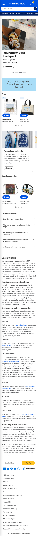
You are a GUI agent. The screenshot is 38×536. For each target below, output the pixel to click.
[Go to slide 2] (20, 72)
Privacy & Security (9, 515)
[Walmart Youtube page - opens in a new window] (15, 469)
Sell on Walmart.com (10, 488)
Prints (18, 13)
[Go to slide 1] (16, 72)
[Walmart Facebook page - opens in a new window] (4, 469)
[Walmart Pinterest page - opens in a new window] (11, 469)
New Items (5, 13)
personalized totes (21, 325)
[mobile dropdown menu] (3, 4)
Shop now (8, 67)
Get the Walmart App (10, 509)
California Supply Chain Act (12, 522)
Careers (6, 482)
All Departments (8, 475)
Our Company (8, 485)
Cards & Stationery (27, 13)
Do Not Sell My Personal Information (15, 526)
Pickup (12, 13)
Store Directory (8, 478)
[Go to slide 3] (24, 72)
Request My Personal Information (14, 529)
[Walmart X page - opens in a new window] (8, 469)
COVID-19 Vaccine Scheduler (13, 495)
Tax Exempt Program (10, 505)
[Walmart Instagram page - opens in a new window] (18, 469)
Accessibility (7, 502)
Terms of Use (7, 512)
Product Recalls (8, 499)
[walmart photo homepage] (17, 4)
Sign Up (28, 463)
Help (4, 492)
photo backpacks (7, 345)
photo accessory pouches (10, 362)
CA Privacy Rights (9, 519)
